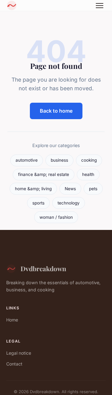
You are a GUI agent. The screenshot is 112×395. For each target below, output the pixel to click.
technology (69, 202)
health (88, 174)
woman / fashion (56, 217)
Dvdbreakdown (43, 268)
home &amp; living (33, 188)
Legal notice (18, 353)
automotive (27, 160)
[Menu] (99, 6)
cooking (89, 160)
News (70, 188)
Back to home (56, 111)
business (59, 160)
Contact (14, 363)
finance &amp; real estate (43, 174)
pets (93, 188)
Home (12, 319)
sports (38, 202)
